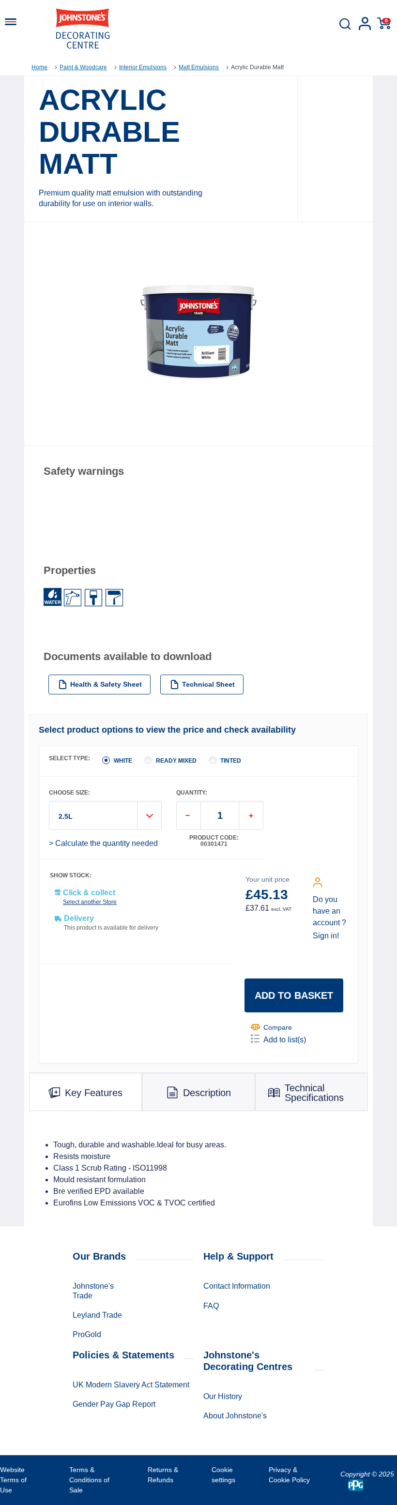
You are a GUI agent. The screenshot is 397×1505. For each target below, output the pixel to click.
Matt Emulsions (199, 67)
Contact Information (236, 1286)
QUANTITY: (191, 793)
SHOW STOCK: (71, 876)
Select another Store (90, 902)
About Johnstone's (235, 1416)
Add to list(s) (284, 1040)
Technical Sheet (208, 684)
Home (39, 67)
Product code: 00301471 (214, 841)
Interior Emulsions (143, 67)
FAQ (211, 1306)
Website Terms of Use (13, 1480)
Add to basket (294, 995)
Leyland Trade (97, 1315)
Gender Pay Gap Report (114, 1404)
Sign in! (326, 936)
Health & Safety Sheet (106, 684)
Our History (222, 1396)
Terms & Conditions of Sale (89, 1480)
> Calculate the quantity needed (103, 843)
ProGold (87, 1334)
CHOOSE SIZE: (69, 793)
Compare (277, 1027)
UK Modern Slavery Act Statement (131, 1385)
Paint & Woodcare (83, 67)
